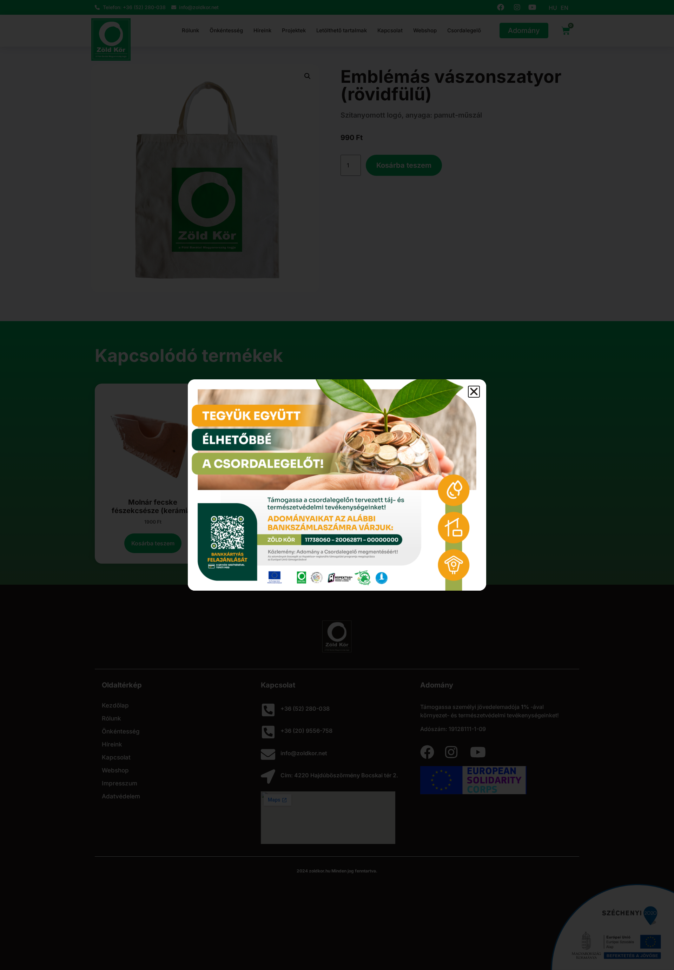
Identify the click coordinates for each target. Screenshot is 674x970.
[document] (337, 485)
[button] (474, 391)
